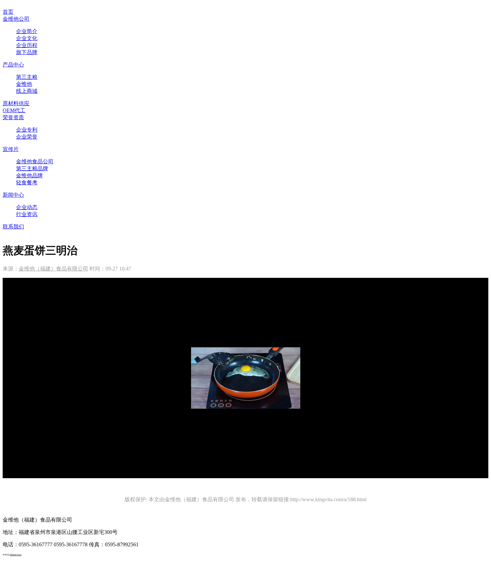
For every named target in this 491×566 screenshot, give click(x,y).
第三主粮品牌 (32, 168)
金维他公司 (16, 19)
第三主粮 (26, 77)
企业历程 (26, 45)
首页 (8, 12)
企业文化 (26, 38)
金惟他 (24, 84)
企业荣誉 (26, 137)
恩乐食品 (18, 555)
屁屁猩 (12, 555)
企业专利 (26, 130)
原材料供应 (16, 103)
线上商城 (26, 91)
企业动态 (26, 207)
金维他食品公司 (34, 161)
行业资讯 (26, 214)
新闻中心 (13, 195)
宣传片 (11, 149)
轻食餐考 (26, 182)
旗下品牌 (26, 52)
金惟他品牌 (29, 175)
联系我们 (13, 226)
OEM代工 (14, 110)
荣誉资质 (13, 117)
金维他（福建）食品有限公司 (53, 268)
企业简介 (26, 31)
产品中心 (13, 64)
